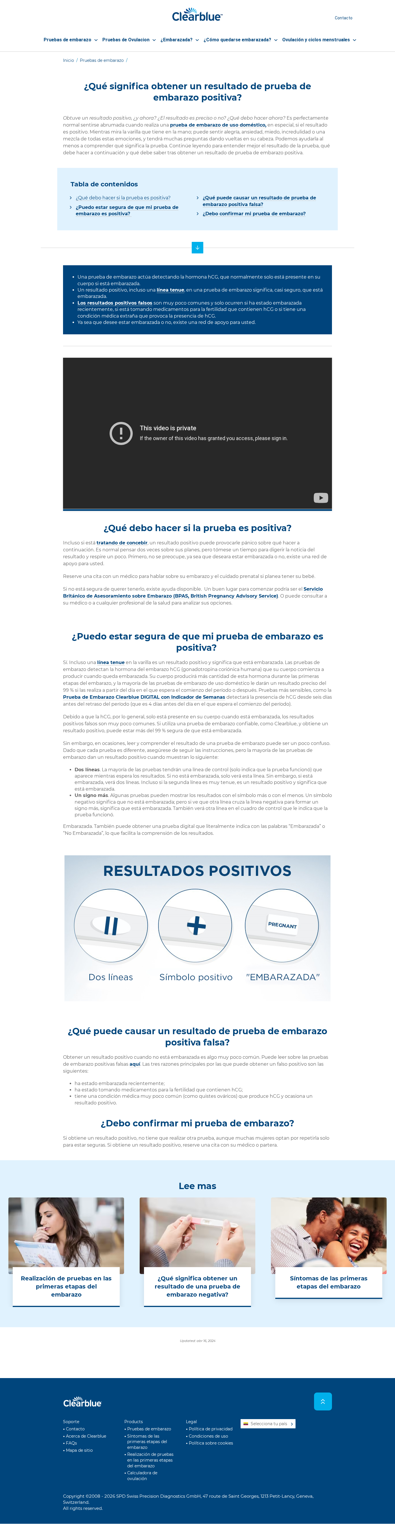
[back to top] (323, 1402)
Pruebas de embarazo (102, 60)
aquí (135, 1064)
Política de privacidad (210, 1429)
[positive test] (197, 247)
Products (133, 1421)
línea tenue (170, 290)
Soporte (71, 1421)
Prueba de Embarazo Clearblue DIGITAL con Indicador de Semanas (144, 697)
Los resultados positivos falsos (114, 303)
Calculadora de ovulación (142, 1475)
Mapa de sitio (79, 1450)
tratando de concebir (122, 543)
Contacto (343, 18)
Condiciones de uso (208, 1436)
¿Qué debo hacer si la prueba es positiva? (123, 198)
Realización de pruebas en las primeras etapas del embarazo (150, 1460)
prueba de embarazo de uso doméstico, (218, 125)
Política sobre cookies (211, 1443)
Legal (191, 1421)
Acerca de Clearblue (86, 1436)
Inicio (68, 60)
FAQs (71, 1443)
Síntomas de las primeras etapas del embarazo (147, 1442)
